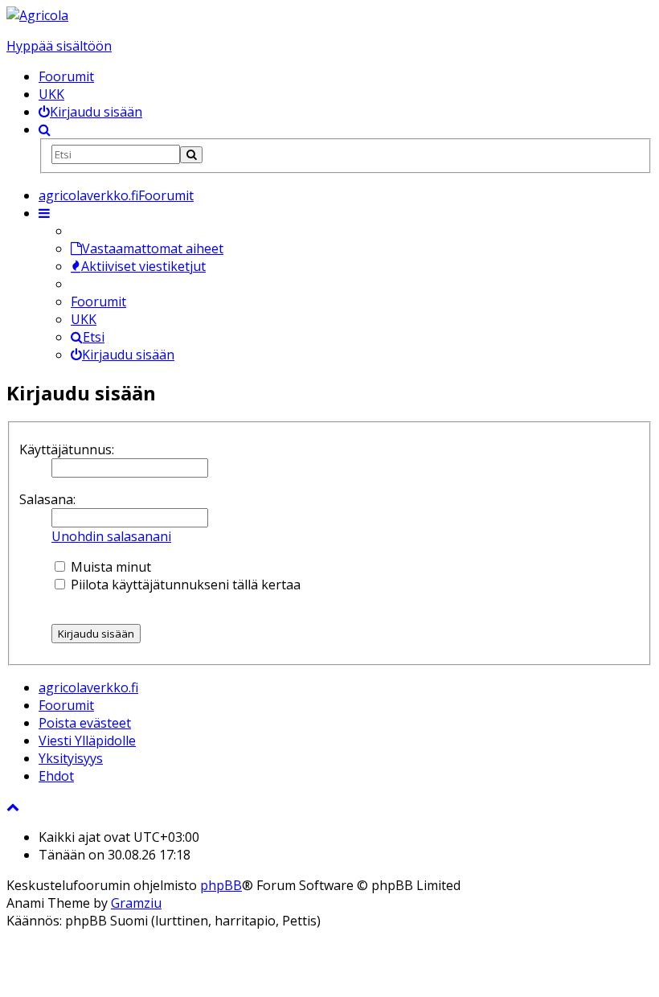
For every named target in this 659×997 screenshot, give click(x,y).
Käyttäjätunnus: (66, 449)
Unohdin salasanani (111, 536)
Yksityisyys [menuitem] (71, 758)
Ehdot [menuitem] (56, 776)
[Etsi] (191, 154)
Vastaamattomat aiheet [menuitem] (152, 248)
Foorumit (66, 76)
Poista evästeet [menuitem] (85, 723)
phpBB (221, 885)
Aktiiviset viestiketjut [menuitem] (143, 266)
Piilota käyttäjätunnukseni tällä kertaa (184, 584)
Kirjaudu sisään (128, 354)
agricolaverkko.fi (88, 687)
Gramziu (136, 903)
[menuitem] (90, 112)
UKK (51, 94)
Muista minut (109, 567)
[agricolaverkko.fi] (37, 15)
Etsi (93, 337)
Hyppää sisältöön (59, 46)
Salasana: (47, 499)
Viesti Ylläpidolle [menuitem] (87, 740)
